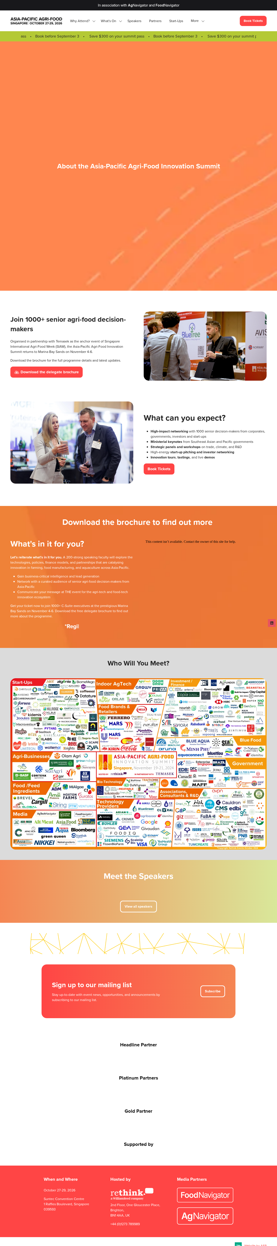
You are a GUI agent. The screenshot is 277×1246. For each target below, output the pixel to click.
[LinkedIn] (272, 623)
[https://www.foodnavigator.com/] (205, 1201)
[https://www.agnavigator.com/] (205, 1223)
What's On (108, 20)
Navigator (138, 5)
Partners (155, 20)
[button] (196, 21)
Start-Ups (176, 20)
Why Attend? (80, 20)
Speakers (134, 20)
